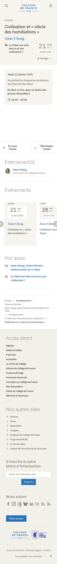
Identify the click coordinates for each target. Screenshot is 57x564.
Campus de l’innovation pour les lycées (28, 448)
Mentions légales (34, 550)
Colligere (14, 430)
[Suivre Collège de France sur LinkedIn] (31, 504)
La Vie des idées (17, 444)
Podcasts (11, 354)
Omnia (13, 421)
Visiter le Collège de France (20, 391)
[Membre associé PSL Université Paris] (39, 535)
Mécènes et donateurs (17, 395)
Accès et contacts (15, 550)
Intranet (14, 416)
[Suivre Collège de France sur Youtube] (37, 504)
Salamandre (15, 426)
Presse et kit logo (14, 373)
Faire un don (16, 518)
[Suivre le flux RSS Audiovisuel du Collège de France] (49, 504)
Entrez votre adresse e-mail (22, 474)
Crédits (46, 550)
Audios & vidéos (14, 350)
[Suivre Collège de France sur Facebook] (8, 504)
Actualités (11, 359)
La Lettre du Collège (16, 364)
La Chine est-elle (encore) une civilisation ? (19, 48)
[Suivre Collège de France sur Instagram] (14, 504)
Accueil (8, 300)
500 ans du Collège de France (20, 368)
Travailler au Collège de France (22, 382)
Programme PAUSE (19, 439)
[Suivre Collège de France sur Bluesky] (25, 504)
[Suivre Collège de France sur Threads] (20, 504)
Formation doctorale (16, 377)
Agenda (10, 345)
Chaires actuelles (13, 304)
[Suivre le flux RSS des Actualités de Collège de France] (43, 504)
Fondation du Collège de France (25, 435)
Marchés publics (14, 386)
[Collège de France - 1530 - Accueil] (28, 8)
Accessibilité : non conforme (28, 556)
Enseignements (16, 314)
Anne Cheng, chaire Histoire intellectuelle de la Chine (27, 267)
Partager (44, 58)
